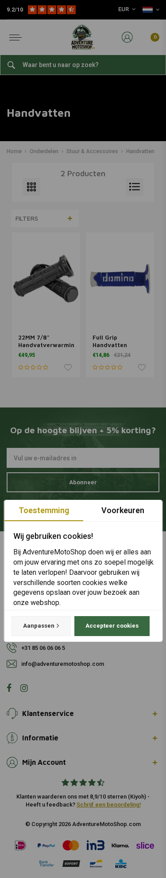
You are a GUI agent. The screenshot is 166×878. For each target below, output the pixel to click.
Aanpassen (38, 625)
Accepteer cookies (111, 625)
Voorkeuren (122, 510)
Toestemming (43, 510)
